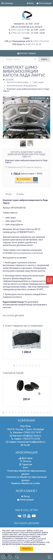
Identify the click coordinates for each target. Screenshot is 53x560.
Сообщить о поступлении (26, 182)
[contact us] (49, 280)
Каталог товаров (28, 53)
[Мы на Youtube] (29, 516)
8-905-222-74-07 (19, 33)
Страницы (8, 3)
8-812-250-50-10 (19, 30)
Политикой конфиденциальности (22, 541)
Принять (26, 549)
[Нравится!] (35, 179)
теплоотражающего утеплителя (28, 253)
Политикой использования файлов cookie (24, 539)
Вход (31, 3)
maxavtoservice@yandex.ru (31, 442)
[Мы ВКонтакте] (19, 516)
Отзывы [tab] (20, 194)
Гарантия (27, 464)
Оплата (27, 461)
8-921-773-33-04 (41, 41)
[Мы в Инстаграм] (24, 516)
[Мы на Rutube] (34, 516)
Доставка (27, 458)
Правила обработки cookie (25, 483)
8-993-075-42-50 (33, 44)
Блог (25, 467)
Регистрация (45, 3)
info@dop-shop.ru (31, 435)
